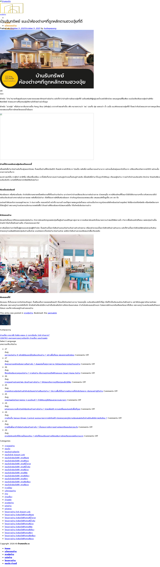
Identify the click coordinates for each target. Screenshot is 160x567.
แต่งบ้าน (8, 505)
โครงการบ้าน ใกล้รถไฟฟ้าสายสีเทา (19, 532)
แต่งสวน (8, 508)
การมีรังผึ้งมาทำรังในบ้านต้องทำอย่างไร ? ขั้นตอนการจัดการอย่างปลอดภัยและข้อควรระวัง (41, 427)
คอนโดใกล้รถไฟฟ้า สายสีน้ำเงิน (17, 466)
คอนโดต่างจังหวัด (12, 451)
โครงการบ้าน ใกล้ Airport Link (17, 511)
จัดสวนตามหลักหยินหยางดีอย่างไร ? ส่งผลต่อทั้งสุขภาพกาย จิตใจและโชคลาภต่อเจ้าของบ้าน (42, 364)
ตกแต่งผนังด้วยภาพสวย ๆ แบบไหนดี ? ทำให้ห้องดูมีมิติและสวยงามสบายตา (36, 400)
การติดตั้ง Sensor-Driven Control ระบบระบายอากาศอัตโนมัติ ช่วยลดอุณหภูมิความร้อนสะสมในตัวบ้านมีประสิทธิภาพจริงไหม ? (56, 418)
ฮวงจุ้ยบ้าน (3, 14)
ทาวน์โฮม (8, 487)
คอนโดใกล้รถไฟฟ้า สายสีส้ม (16, 472)
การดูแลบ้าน (10, 445)
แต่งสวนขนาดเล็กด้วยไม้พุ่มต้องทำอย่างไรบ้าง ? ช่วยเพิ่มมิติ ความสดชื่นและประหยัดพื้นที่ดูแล (42, 409)
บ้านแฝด (8, 499)
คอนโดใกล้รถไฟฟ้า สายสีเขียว (17, 475)
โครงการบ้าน (10, 560)
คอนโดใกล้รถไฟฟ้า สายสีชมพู (17, 457)
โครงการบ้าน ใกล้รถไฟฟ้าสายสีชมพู (19, 514)
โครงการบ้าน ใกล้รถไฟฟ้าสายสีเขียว (19, 529)
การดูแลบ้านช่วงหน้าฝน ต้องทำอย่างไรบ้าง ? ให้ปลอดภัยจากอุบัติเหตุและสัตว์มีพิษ (38, 382)
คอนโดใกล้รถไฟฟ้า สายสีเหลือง (17, 481)
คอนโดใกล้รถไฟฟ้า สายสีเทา (16, 478)
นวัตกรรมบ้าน (11, 25)
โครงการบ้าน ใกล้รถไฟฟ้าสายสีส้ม (18, 526)
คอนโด (7, 448)
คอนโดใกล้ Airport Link (15, 454)
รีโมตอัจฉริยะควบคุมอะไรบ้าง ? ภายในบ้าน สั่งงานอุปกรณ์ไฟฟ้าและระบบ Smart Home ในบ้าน (42, 373)
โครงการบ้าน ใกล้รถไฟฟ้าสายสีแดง (19, 538)
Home (7, 548)
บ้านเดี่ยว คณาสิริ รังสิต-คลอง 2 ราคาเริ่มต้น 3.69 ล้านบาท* (25, 335)
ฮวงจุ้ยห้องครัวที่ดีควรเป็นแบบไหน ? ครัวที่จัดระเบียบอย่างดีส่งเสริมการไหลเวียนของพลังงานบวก (44, 436)
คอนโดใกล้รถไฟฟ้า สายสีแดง (17, 484)
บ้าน (6, 493)
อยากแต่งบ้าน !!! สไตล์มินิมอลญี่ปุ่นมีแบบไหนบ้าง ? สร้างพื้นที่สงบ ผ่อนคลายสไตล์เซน (39, 355)
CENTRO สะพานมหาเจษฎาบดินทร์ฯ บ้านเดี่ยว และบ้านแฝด (23, 338)
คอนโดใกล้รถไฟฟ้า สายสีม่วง (17, 469)
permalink (52, 313)
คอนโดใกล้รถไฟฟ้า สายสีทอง (17, 460)
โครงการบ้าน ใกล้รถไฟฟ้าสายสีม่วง (19, 523)
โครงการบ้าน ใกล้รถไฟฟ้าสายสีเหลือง (20, 535)
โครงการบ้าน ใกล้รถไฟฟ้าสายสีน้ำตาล (20, 517)
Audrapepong (50, 28)
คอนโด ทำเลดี (11, 563)
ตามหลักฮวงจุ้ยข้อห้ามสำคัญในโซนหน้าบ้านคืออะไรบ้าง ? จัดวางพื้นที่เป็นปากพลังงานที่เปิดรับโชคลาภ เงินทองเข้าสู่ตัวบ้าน (54, 391)
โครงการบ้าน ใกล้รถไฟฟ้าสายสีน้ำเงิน (20, 520)
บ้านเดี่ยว (8, 496)
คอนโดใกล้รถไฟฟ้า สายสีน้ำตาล (18, 463)
